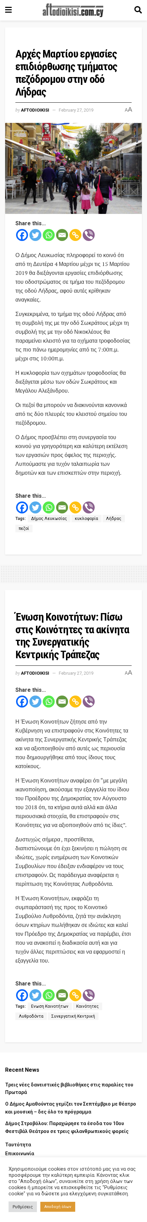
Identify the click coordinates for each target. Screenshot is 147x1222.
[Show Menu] (8, 10)
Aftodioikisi (35, 110)
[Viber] (89, 235)
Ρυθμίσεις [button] (23, 1206)
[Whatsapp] (49, 235)
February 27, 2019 (76, 110)
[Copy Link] (75, 235)
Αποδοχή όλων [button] (57, 1207)
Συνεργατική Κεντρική (73, 1016)
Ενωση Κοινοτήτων (49, 1006)
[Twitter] (35, 235)
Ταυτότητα (18, 1144)
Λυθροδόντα (31, 1016)
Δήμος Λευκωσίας (49, 518)
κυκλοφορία (86, 518)
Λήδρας (113, 518)
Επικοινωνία (19, 1153)
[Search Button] (138, 10)
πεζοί (24, 528)
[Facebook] (22, 235)
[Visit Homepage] (73, 10)
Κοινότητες (87, 1006)
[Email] (62, 235)
